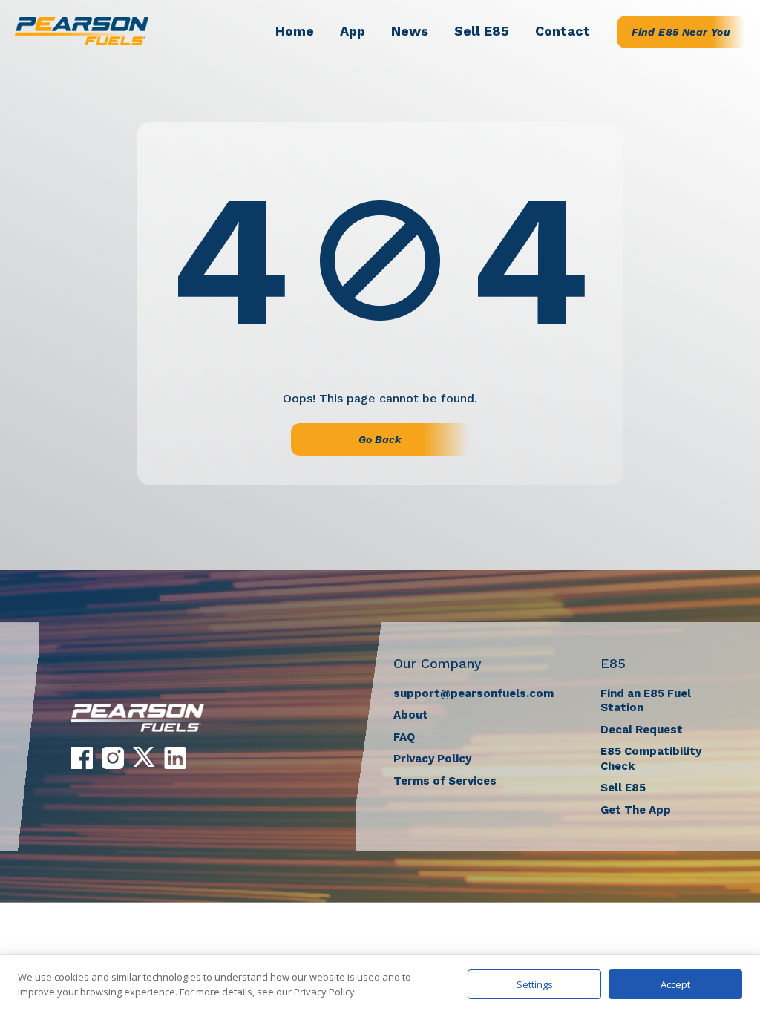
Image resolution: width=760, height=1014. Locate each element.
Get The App (635, 810)
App (352, 31)
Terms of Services (445, 781)
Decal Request (641, 729)
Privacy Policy (432, 758)
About (410, 715)
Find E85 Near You (681, 32)
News (409, 31)
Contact (562, 31)
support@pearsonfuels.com (473, 693)
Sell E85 (481, 31)
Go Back (380, 439)
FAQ (404, 737)
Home (294, 31)
